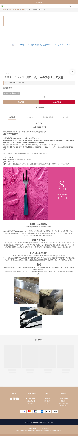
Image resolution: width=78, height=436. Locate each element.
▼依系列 (24, 10)
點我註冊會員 (31, 401)
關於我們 (47, 401)
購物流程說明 (64, 399)
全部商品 (3, 10)
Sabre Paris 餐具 (14, 10)
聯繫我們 (47, 399)
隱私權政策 (63, 406)
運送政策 (63, 401)
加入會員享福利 (30, 399)
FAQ (47, 403)
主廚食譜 (30, 403)
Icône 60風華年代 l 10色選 (37, 10)
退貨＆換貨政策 (63, 403)
